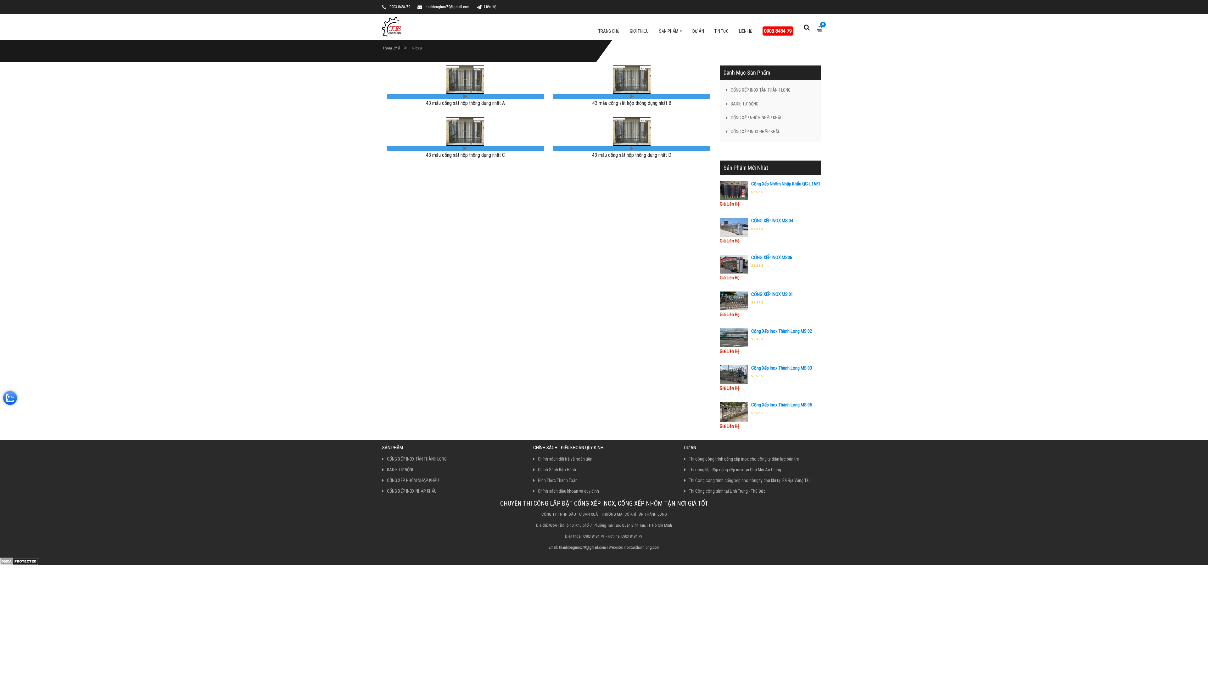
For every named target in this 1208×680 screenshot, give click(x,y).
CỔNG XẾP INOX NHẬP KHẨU (755, 131)
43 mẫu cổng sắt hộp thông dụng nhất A (465, 103)
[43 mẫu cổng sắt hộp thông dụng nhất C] (465, 131)
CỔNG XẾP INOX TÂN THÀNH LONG (761, 90)
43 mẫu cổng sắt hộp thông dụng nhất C (465, 155)
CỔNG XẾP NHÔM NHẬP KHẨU (757, 117)
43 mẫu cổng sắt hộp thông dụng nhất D (631, 155)
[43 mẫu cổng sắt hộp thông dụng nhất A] (465, 79)
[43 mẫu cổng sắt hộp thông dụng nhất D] (632, 131)
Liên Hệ (490, 7)
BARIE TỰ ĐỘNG (744, 103)
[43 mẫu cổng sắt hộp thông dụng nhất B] (632, 79)
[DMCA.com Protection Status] (19, 560)
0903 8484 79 (778, 31)
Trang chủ (391, 48)
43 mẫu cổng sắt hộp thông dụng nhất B (631, 103)
